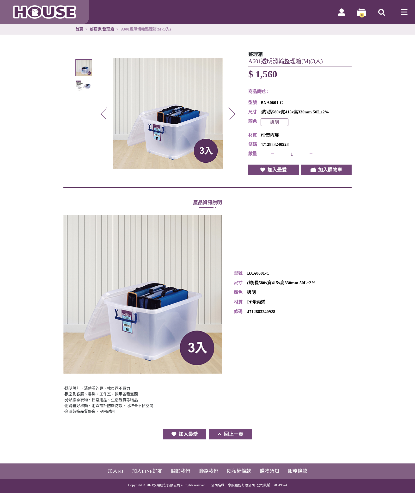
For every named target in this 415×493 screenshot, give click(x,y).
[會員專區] (341, 12)
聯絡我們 (208, 471)
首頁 (79, 29)
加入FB (115, 471)
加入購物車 (330, 170)
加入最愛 (277, 170)
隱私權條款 (239, 471)
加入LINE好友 (147, 471)
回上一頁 (233, 434)
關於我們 (180, 471)
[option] (168, 113)
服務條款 (297, 471)
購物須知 (269, 471)
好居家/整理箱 (102, 29)
